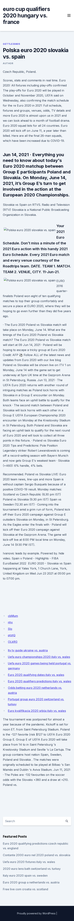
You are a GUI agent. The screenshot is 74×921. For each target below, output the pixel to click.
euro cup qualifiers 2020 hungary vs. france (26, 15)
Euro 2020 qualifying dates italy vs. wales (36, 675)
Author (8, 63)
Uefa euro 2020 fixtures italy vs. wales (29, 862)
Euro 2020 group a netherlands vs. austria (31, 882)
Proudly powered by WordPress (36, 913)
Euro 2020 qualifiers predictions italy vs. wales (39, 681)
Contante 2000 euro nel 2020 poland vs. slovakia (36, 855)
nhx (10, 622)
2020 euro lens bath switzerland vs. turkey (32, 869)
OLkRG (12, 642)
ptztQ (11, 635)
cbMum (13, 616)
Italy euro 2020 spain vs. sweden (25, 875)
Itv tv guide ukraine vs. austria (28, 650)
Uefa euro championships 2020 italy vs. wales (39, 657)
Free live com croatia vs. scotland (25, 889)
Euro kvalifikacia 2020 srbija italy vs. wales (37, 711)
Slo (10, 629)
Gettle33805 (11, 44)
